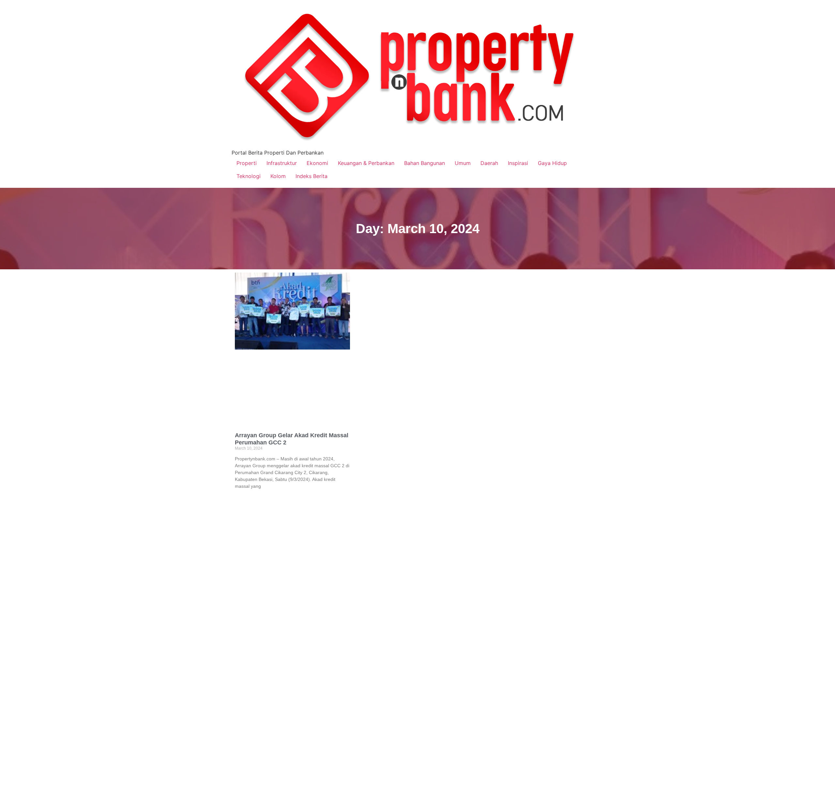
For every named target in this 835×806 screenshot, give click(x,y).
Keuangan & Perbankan (366, 163)
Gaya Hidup (552, 163)
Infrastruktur (281, 163)
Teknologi (248, 176)
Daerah (489, 163)
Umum (463, 163)
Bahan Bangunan (424, 163)
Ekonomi (317, 163)
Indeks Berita (311, 176)
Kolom (278, 176)
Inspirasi (518, 163)
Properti (246, 163)
